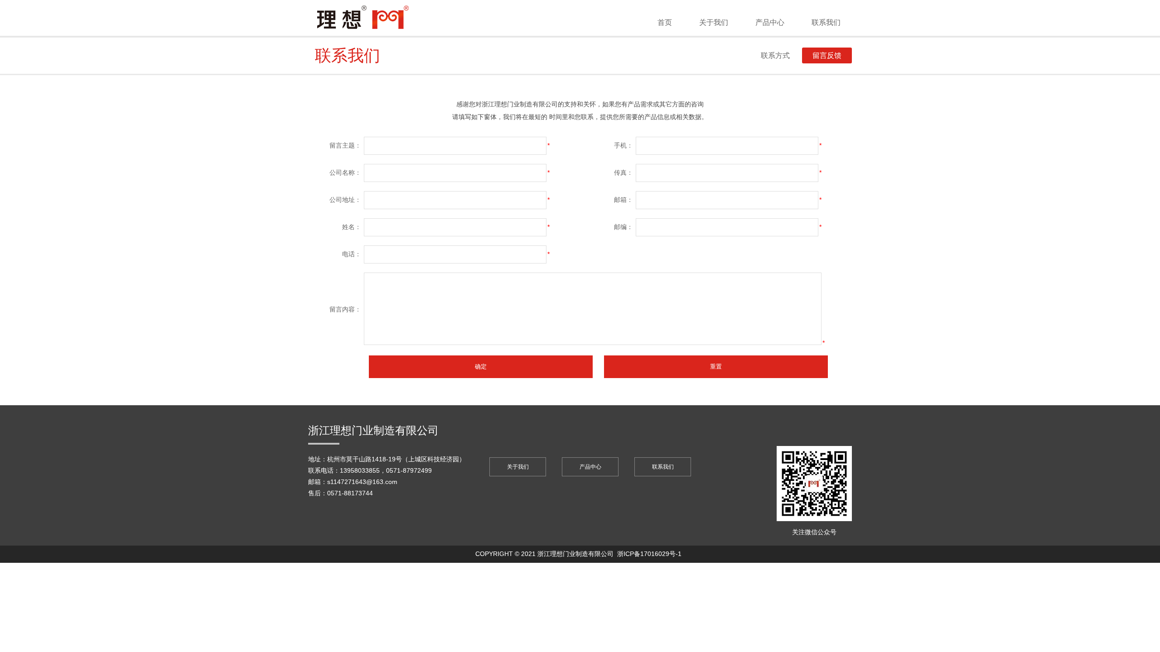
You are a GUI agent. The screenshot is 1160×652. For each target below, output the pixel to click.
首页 (664, 22)
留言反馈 (826, 55)
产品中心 (769, 22)
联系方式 (775, 55)
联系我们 (826, 22)
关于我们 (713, 22)
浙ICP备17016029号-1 (649, 553)
